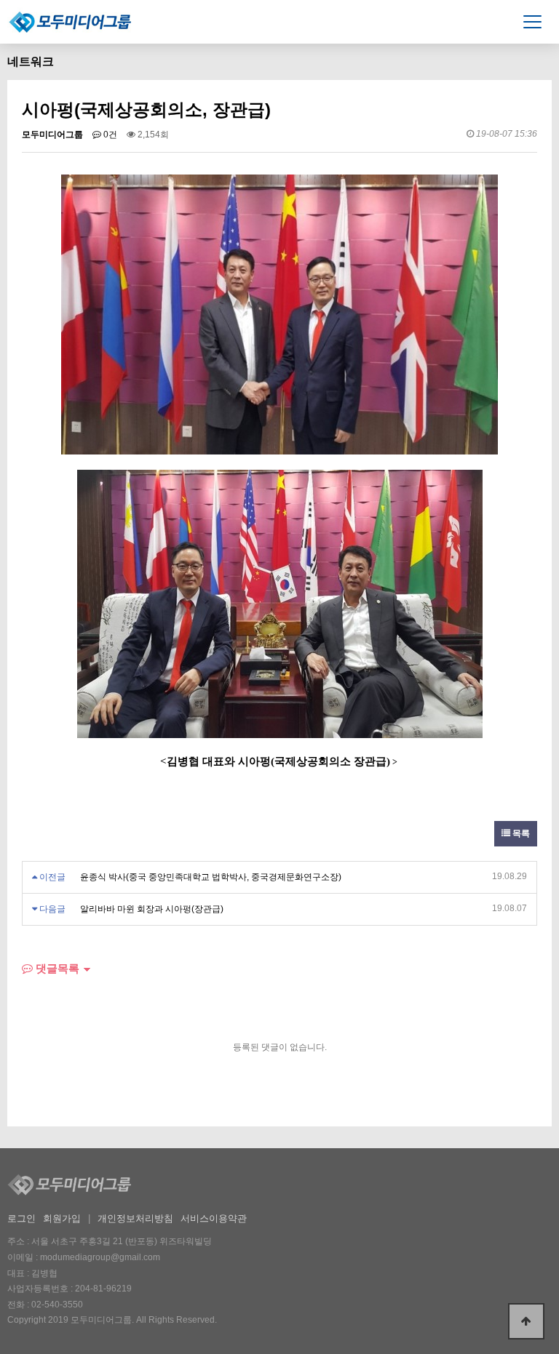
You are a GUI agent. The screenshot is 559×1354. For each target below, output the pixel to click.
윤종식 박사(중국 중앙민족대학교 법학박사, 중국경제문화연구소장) (210, 877)
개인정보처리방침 (135, 1218)
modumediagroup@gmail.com (100, 1257)
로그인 (21, 1218)
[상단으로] (526, 1321)
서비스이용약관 (214, 1218)
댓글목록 (56, 968)
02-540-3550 (57, 1304)
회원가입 (62, 1218)
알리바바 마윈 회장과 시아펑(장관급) (151, 909)
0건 (109, 134)
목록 (520, 833)
